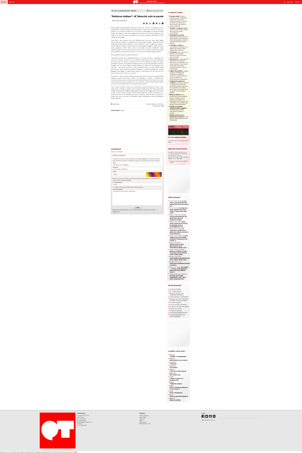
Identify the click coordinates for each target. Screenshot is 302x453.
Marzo (179, 395)
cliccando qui (125, 180)
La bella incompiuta (176, 310)
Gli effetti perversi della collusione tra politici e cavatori (178, 110)
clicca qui (69, 452)
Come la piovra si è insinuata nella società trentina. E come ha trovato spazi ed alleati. (179, 54)
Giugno (176, 382)
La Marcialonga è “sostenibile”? (179, 297)
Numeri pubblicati (143, 415)
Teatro (122, 110)
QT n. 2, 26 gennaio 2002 (122, 11)
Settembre (175, 374)
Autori (141, 420)
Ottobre (178, 370)
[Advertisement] (137, 129)
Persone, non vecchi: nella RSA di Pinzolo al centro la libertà (179, 299)
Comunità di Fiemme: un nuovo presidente (177, 315)
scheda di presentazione (122, 27)
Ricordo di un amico (176, 308)
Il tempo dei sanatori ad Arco (178, 312)
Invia (137, 207)
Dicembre (173, 363)
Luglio (176, 378)
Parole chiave (142, 417)
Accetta (75, 452)
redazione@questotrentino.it (84, 422)
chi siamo (79, 423)
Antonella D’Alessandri (120, 20)
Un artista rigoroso (175, 302)
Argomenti (142, 418)
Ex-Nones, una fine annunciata (179, 306)
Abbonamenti (142, 422)
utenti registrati (143, 159)
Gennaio (178, 359)
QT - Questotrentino (176, 291)
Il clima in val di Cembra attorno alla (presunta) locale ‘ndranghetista (179, 30)
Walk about (115, 104)
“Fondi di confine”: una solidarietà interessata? (177, 294)
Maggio (179, 387)
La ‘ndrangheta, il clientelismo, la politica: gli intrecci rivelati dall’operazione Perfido (179, 47)
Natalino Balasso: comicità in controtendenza (155, 105)
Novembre (174, 366)
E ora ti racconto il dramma (178, 304)
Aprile (176, 391)
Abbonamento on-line (145, 423)
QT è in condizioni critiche (177, 137)
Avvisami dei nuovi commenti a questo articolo (128, 187)
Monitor (133, 11)
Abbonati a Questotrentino (177, 149)
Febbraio (178, 355)
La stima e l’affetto (175, 289)
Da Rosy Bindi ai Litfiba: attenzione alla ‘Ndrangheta (179, 117)
